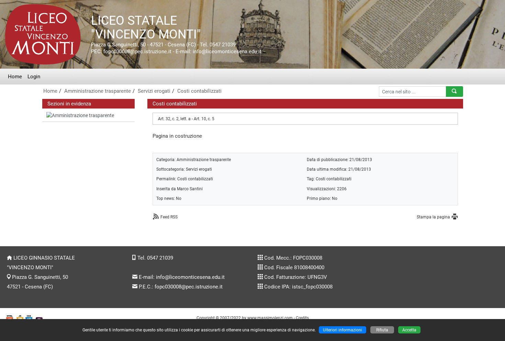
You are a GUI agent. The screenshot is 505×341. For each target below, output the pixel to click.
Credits (302, 317)
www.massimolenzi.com (270, 317)
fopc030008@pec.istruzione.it (189, 287)
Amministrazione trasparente (97, 91)
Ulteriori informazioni (342, 329)
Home (15, 76)
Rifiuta (382, 329)
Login (33, 76)
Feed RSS (169, 216)
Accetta (409, 329)
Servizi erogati (154, 91)
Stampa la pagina (433, 216)
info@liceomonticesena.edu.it (190, 277)
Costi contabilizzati (199, 91)
